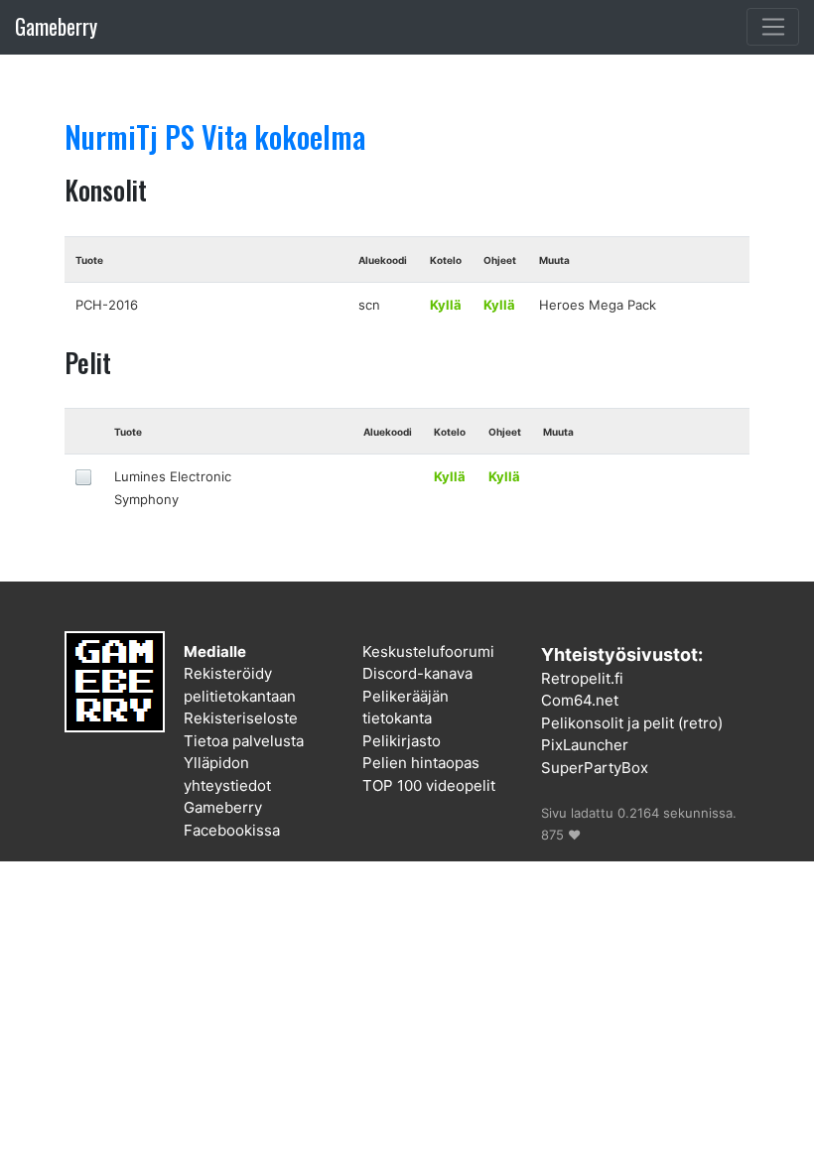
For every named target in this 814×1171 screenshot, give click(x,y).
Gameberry (56, 26)
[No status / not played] (83, 475)
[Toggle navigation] (772, 27)
